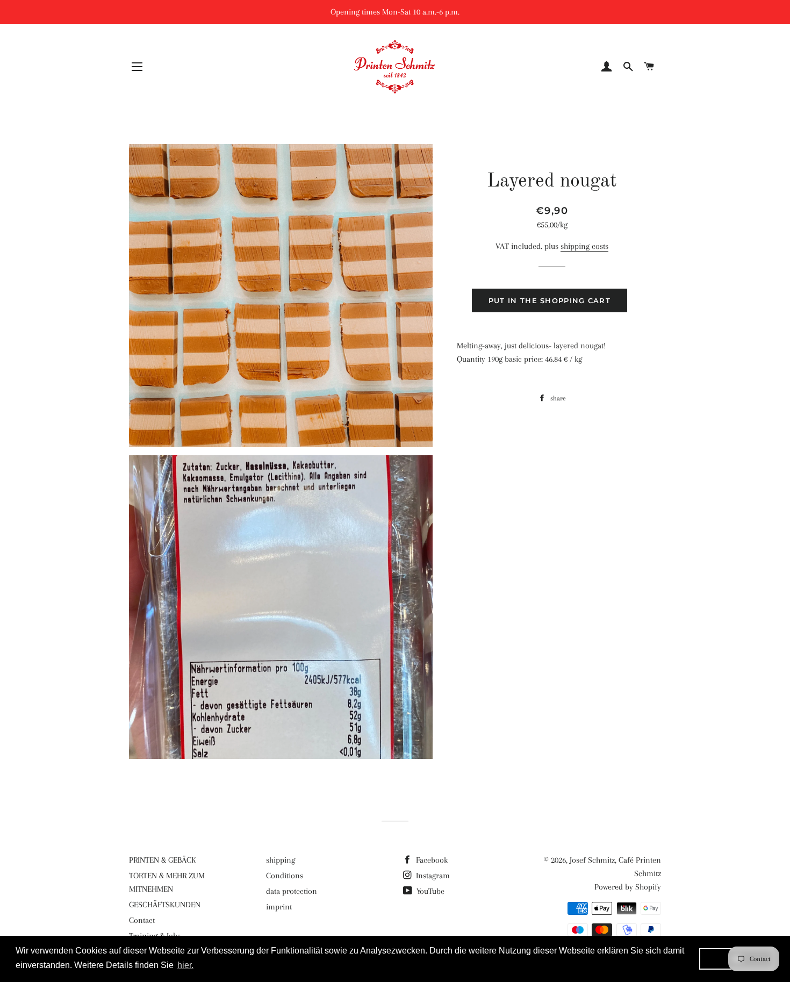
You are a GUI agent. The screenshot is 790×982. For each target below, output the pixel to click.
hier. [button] (185, 965)
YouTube (429, 891)
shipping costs (584, 246)
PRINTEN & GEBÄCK (162, 860)
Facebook (431, 860)
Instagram (432, 875)
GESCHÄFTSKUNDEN (164, 904)
